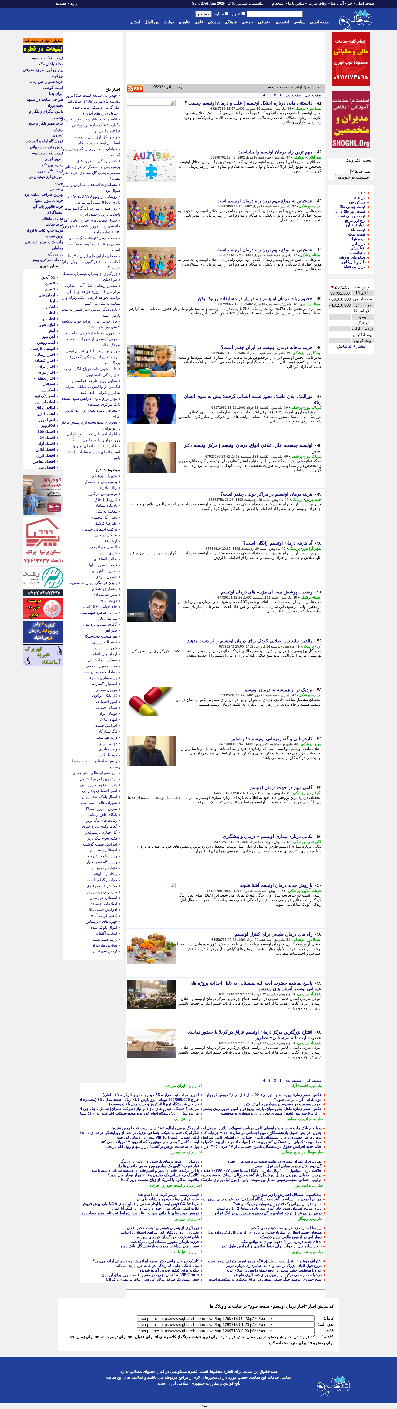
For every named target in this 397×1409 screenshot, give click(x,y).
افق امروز (47, 420)
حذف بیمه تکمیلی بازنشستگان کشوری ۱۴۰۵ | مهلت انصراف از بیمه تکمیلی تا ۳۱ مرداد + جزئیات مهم (241, 1142)
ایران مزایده (175, 1085)
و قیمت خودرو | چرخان (167, 1185)
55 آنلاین (48, 277)
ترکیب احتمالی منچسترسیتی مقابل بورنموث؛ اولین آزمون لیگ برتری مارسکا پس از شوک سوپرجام (243, 1179)
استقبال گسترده (104, 684)
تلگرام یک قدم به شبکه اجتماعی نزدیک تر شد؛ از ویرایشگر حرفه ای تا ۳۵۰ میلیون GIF (130, 1132)
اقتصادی (282, 22)
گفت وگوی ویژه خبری (99, 826)
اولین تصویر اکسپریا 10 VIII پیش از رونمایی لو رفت (158, 1137)
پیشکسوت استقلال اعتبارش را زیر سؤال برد (287, 1194)
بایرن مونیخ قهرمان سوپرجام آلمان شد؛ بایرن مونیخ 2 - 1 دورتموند (269, 1208)
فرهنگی (230, 22)
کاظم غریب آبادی (103, 915)
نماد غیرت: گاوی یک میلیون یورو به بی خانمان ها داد (158, 1166)
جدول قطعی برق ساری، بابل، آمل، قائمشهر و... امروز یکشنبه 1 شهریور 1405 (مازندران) (90, 226)
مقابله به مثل (106, 511)
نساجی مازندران (104, 945)
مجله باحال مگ (51, 64)
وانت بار (57, 188)
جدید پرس (313, 499)
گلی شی (314, 842)
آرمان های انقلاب (103, 654)
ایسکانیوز (314, 353)
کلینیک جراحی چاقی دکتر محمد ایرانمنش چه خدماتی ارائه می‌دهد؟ (146, 1261)
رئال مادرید (108, 487)
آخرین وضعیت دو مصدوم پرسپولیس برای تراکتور (283, 1104)
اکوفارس (314, 793)
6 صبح (50, 283)
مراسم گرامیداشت (102, 880)
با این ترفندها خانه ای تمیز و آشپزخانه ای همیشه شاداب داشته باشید (145, 1170)
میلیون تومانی (106, 689)
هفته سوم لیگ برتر (102, 838)
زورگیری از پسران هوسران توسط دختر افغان (163, 1228)
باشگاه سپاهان (106, 505)
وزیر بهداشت (106, 737)
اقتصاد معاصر (44, 461)
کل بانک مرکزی (104, 695)
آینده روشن (46, 342)
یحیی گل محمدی (104, 517)
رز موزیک (55, 254)
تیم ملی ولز (108, 618)
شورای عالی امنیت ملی (98, 802)
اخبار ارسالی (45, 354)
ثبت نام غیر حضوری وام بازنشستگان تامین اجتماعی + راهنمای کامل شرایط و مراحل (255, 1137)
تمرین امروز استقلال (100, 808)
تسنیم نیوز (300, 1252)
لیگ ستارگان (107, 731)
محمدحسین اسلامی (101, 666)
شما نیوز (314, 108)
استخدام (278, 3)
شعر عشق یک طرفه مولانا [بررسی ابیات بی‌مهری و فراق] (152, 1279)
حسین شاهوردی (104, 571)
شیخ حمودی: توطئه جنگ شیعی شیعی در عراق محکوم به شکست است (265, 1279)
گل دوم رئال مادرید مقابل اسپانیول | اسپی (288, 1166)
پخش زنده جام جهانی (46, 147)
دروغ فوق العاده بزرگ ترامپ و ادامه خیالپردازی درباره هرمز (274, 1265)
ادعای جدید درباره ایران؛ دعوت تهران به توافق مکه (281, 1241)
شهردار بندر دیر (105, 648)
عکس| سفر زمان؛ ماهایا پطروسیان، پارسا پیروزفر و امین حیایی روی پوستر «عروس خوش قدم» (245, 1108)
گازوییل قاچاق (106, 499)
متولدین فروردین (103, 868)
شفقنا (316, 994)
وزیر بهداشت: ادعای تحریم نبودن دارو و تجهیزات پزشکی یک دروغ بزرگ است (93, 357)
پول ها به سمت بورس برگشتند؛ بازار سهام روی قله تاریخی (152, 1146)
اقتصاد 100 (46, 432)
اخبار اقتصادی (44, 360)
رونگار (303, 1218)
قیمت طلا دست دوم (47, 58)
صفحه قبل (312, 95)
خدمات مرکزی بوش (47, 260)
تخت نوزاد (55, 105)
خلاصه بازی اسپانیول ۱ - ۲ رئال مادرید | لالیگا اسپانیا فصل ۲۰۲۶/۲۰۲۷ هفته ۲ (261, 1170)
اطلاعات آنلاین (44, 408)
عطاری (57, 135)
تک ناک (179, 1119)
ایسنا (317, 255)
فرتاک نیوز (313, 407)
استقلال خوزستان (103, 897)
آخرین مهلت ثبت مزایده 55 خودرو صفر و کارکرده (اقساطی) (151, 1095)
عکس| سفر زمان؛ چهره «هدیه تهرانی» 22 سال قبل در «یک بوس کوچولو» (263, 1095)
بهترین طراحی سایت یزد (43, 194)
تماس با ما (296, 3)
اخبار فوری (46, 372)
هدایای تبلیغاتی (52, 218)
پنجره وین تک (52, 165)
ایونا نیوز (301, 1185)
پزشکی (214, 22)
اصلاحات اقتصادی (103, 903)
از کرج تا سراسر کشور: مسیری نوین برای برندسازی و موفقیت (271, 1113)
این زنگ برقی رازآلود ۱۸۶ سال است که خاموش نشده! (155, 1128)
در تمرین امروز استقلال (98, 779)
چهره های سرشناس (101, 921)
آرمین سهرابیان (105, 951)
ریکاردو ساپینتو (105, 874)
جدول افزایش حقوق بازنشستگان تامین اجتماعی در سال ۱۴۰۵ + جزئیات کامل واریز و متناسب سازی (242, 1132)
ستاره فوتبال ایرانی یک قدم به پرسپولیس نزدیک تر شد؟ (277, 1204)
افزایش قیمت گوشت (100, 844)
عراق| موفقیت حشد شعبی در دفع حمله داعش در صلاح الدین (274, 1270)
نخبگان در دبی (106, 535)
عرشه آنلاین (311, 890)
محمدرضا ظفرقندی (101, 886)
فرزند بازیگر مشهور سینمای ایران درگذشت (164, 1241)
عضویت (61, 3)
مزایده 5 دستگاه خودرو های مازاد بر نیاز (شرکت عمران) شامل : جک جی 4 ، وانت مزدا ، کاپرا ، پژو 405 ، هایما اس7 (106, 1108)
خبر (349, 3)
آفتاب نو (48, 319)
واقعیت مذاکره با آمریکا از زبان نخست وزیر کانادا (160, 1179)
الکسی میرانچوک (103, 547)
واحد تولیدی (108, 749)
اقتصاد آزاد (299, 1085)
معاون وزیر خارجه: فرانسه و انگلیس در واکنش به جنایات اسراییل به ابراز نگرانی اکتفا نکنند (91, 386)
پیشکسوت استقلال (102, 660)
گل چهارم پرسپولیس (100, 832)
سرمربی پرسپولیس (101, 892)
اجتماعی (264, 22)
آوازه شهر (47, 325)
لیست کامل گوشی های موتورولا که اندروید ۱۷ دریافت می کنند (149, 1142)
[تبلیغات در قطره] (43, 52)
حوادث (169, 22)
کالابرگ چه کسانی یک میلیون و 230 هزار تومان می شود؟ (153, 1175)
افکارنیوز (48, 426)
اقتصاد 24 (47, 437)
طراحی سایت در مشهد (45, 99)
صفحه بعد (293, 95)
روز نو (180, 1218)
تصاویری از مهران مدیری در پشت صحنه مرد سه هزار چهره (274, 1161)
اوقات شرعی (317, 3)
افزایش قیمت (106, 725)
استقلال (49, 384)
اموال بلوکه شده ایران (99, 796)
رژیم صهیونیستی (104, 939)
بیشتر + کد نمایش (351, 346)
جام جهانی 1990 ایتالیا (99, 606)
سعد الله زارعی (104, 642)
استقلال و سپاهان (103, 850)
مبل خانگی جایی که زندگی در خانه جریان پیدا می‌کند (157, 1265)
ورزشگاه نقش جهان (101, 862)
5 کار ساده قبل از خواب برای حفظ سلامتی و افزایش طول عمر (271, 1246)
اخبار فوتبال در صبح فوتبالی (303, 1152)
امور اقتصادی (106, 701)
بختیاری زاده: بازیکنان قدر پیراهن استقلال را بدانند (160, 1232)
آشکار (50, 307)
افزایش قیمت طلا (103, 909)
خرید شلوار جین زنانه (46, 81)
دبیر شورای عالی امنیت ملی (94, 773)
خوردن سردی (106, 577)
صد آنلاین (314, 157)
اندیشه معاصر (297, 1119)
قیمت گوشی (53, 87)
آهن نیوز (48, 336)
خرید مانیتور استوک (48, 200)
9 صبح (50, 289)
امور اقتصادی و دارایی (99, 791)
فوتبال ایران (107, 713)
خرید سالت (54, 224)
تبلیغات (179, 1252)
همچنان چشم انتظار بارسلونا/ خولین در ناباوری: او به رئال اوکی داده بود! (265, 1232)
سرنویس (178, 1152)
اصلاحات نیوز (45, 402)
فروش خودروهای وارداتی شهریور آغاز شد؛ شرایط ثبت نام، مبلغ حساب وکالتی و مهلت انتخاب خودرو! (119, 1213)
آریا (318, 646)
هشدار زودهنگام (104, 588)
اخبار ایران (46, 366)
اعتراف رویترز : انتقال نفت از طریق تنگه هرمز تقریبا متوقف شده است (265, 1261)
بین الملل (151, 22)
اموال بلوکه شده (104, 927)
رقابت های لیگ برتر (101, 820)
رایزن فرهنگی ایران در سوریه (93, 583)
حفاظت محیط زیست (100, 672)
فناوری (184, 22)
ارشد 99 (110, 541)
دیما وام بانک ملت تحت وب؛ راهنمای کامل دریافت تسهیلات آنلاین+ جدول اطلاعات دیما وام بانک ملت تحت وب (235, 1128)
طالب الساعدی (105, 559)
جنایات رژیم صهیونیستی (98, 785)
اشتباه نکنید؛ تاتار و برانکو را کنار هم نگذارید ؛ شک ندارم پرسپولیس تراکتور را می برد (90, 125)
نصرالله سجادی (105, 594)
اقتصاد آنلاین (45, 449)
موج (318, 744)
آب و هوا (337, 3)
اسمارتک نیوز (44, 396)
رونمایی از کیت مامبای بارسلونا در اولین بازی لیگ (160, 1161)
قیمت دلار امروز (50, 171)
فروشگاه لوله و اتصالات (44, 141)
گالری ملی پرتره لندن (100, 624)
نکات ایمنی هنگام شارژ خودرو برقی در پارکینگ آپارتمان (155, 1208)
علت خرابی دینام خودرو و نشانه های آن (168, 1199)
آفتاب (317, 206)
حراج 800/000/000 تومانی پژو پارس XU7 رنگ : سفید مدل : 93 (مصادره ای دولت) (133, 1099)
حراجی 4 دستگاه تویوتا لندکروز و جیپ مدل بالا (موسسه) (154, 1104)
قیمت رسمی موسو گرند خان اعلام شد (168, 1194)
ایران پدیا (56, 93)
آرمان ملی (46, 295)
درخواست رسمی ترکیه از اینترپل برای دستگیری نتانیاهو (278, 1275)
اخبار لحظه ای (44, 378)
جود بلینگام (108, 755)
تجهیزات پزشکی (104, 476)
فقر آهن (110, 630)
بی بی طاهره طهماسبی (98, 612)
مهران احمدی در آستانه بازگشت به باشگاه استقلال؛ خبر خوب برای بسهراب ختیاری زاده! (252, 1199)
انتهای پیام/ (108, 719)
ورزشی (247, 22)
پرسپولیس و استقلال (101, 481)
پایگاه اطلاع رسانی (102, 814)
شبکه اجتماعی (105, 707)
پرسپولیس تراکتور (103, 493)
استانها (135, 22)
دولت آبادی (108, 600)
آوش (51, 330)
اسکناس (48, 390)
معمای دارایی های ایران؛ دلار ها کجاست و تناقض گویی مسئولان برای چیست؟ (91, 262)
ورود (73, 3)
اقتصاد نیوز (46, 467)
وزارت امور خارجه (102, 856)
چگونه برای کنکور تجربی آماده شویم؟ (169, 1270)
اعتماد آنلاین (45, 414)
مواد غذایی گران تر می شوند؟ (298, 1099)
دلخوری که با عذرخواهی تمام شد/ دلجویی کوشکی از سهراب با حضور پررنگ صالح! (92, 339)
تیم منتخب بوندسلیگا (101, 636)
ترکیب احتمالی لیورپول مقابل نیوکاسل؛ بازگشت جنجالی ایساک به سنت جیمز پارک (256, 1175)
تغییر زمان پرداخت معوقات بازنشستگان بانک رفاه (160, 1246)
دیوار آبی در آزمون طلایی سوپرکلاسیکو (291, 1237)
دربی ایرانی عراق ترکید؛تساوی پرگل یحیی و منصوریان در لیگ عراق (268, 1213)
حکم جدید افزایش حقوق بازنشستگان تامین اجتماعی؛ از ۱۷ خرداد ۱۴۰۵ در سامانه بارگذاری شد (246, 1146)
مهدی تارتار (108, 743)
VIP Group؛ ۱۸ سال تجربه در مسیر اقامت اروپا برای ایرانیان (150, 1275)
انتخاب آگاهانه (106, 933)
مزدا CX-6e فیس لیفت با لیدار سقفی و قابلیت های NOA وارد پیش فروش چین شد (133, 1204)
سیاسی (299, 22)
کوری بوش (108, 553)
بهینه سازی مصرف (102, 678)
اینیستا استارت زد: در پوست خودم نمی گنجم (286, 1228)
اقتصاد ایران (45, 455)
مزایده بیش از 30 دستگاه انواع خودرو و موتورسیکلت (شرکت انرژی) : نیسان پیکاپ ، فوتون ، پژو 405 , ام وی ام (110, 1113)
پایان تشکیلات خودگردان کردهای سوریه (168, 1237)
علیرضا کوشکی (105, 523)
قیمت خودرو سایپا (103, 565)
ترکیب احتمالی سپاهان (99, 529)
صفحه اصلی (365, 3)
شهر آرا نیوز (311, 548)
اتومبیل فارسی (43, 348)
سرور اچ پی (53, 159)
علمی (198, 22)
